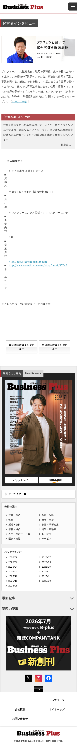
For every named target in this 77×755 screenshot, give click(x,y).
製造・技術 (14, 524)
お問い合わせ (20, 718)
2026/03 (46, 566)
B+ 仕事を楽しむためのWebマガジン (24, 6)
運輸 (10, 520)
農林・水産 (48, 520)
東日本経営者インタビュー (22, 346)
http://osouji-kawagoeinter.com (28, 261)
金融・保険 (48, 515)
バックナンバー (21, 480)
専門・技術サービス (19, 534)
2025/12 (12, 576)
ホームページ (19, 101)
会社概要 (20, 709)
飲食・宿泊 (14, 515)
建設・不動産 (49, 529)
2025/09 (46, 581)
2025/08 (12, 585)
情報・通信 (14, 529)
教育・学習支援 (50, 524)
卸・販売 (46, 534)
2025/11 (46, 576)
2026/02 (12, 571)
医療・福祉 (14, 538)
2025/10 (12, 581)
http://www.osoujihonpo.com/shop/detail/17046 (38, 265)
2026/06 (12, 562)
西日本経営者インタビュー (55, 346)
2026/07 (46, 557)
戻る (36, 691)
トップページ (57, 700)
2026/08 (12, 557)
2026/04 (12, 566)
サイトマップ (57, 709)
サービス (46, 538)
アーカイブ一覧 (17, 494)
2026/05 (46, 562)
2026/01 (46, 571)
